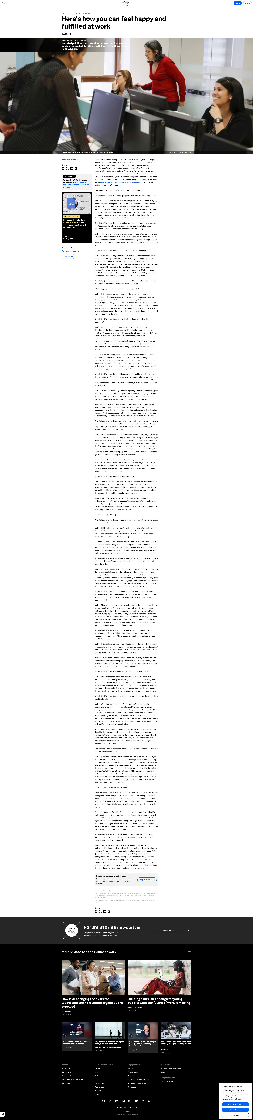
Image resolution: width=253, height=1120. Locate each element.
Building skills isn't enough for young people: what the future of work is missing (159, 1001)
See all (187, 952)
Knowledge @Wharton (70, 159)
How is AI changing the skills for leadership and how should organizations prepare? (92, 1002)
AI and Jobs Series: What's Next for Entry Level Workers (76, 1043)
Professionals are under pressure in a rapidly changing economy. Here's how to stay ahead (176, 1044)
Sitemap (126, 1111)
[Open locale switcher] (2, 1114)
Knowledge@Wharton (74, 43)
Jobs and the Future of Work (76, 14)
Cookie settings (235, 1115)
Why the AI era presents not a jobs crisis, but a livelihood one (109, 1043)
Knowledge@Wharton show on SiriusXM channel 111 (120, 182)
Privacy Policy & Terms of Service (126, 1107)
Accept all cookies (235, 1110)
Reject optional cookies (235, 1104)
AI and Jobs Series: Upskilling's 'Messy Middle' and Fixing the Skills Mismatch (142, 1044)
